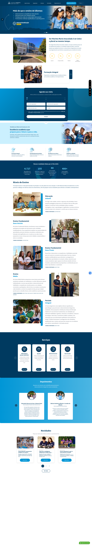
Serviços (42, 3)
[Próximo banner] (86, 19)
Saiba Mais (25, 460)
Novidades (49, 3)
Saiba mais (24, 369)
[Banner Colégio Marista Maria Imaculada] (46, 19)
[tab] (44, 32)
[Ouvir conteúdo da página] (90, 94)
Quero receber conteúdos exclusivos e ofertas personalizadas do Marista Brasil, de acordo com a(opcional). (46, 112)
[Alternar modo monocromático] (90, 89)
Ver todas (46, 471)
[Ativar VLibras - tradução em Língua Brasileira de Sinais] (90, 92)
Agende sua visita (70, 3)
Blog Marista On (57, 3)
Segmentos (35, 3)
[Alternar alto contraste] (90, 87)
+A (90, 81)
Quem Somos (27, 3)
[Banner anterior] (2, 19)
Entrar (80, 3)
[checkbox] (27, 111)
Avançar (46, 116)
